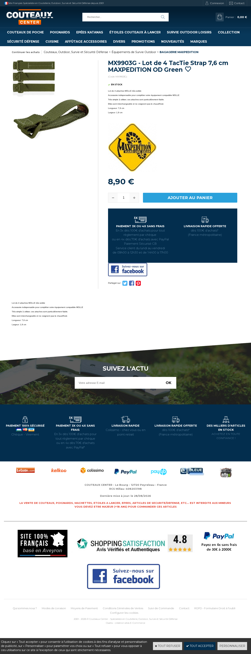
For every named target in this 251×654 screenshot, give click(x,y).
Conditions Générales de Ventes (123, 608)
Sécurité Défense (23, 41)
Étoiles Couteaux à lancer (135, 32)
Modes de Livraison (54, 608)
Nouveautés (172, 41)
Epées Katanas (89, 32)
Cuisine (52, 41)
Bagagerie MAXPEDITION (179, 52)
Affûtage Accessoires (86, 41)
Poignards (60, 32)
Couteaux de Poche (25, 32)
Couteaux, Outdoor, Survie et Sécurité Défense (76, 52)
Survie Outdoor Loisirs (189, 32)
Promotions (143, 41)
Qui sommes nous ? (25, 608)
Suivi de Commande (161, 608)
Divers (119, 41)
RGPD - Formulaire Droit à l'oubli (214, 608)
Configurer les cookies (124, 612)
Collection (229, 32)
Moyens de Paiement (84, 608)
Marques (198, 41)
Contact (239, 3)
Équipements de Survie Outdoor (134, 52)
